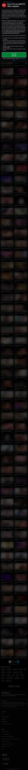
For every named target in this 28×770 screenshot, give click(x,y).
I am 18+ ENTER (14, 55)
